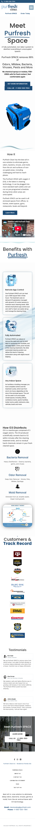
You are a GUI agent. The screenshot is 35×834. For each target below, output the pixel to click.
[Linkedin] (20, 759)
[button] (31, 7)
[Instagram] (17, 759)
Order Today (25, 13)
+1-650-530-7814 (20, 809)
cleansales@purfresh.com (20, 807)
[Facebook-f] (14, 759)
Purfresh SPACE (11, 13)
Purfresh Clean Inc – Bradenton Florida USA (17, 764)
